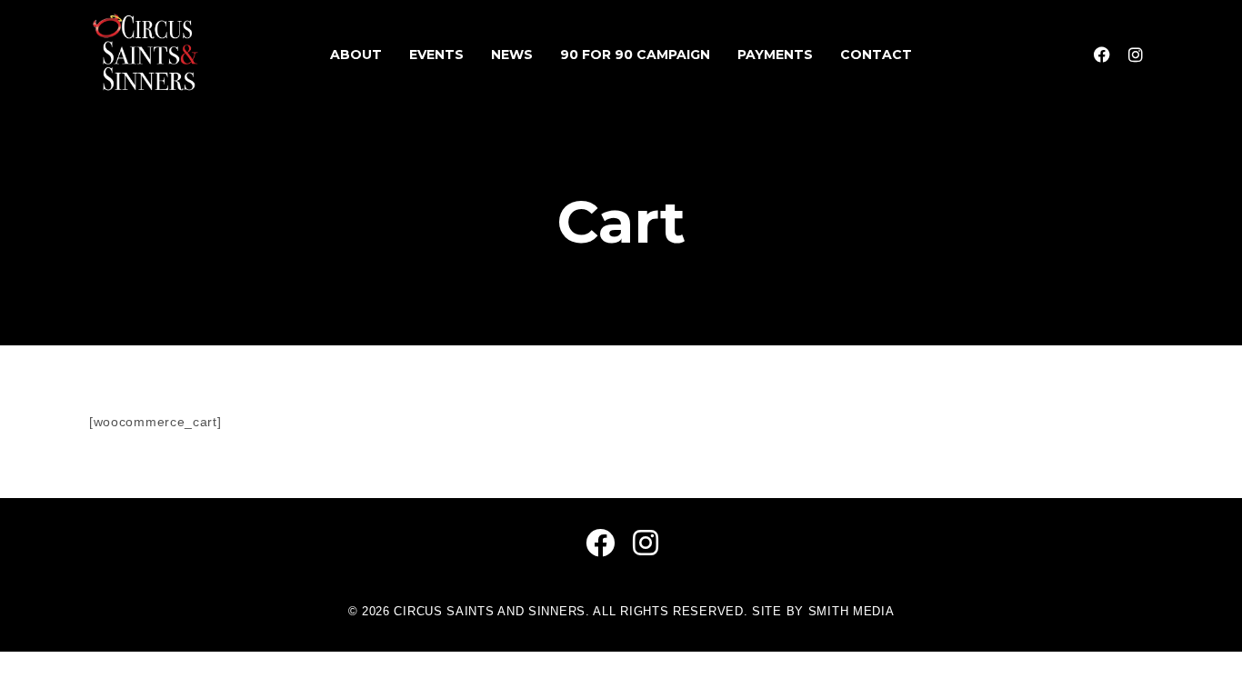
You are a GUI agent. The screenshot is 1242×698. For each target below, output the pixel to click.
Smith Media (851, 611)
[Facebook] (1102, 54)
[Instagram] (1136, 54)
